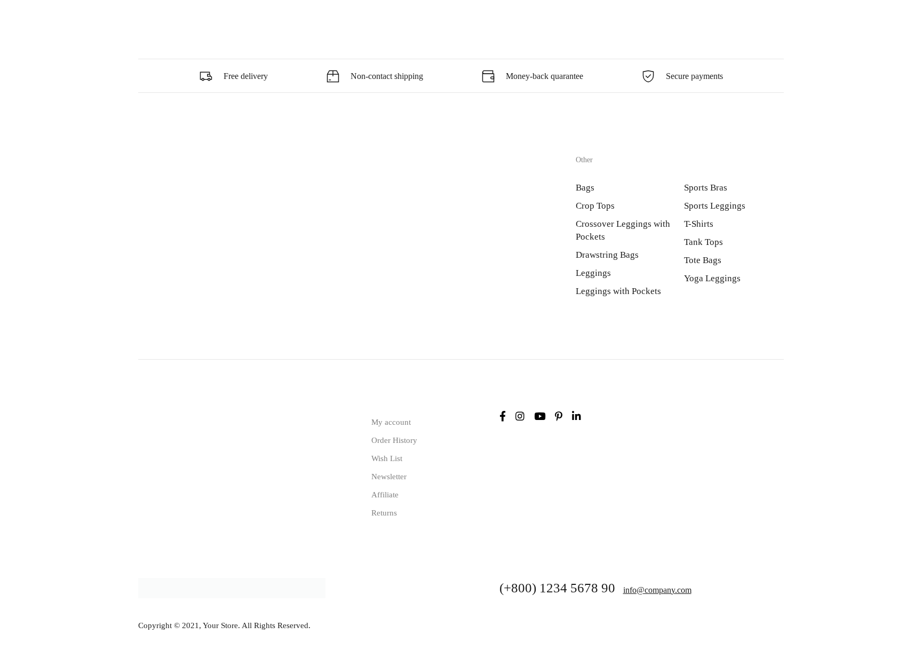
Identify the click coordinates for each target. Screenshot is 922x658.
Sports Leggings (714, 206)
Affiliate (385, 494)
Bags (585, 188)
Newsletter (389, 476)
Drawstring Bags (607, 255)
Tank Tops (703, 242)
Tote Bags (702, 260)
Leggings (593, 273)
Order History (394, 440)
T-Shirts (698, 224)
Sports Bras (705, 188)
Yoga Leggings (712, 278)
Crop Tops (595, 206)
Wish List (386, 458)
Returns (384, 513)
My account (391, 422)
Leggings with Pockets (618, 291)
